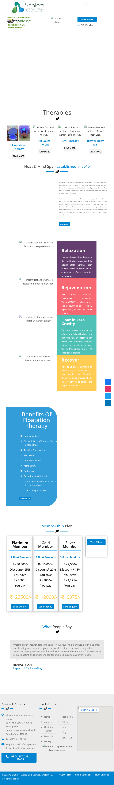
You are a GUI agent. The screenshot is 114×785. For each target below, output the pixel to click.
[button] (85, 3)
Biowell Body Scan (95, 142)
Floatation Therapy (18, 147)
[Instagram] (108, 389)
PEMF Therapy (70, 141)
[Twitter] (108, 396)
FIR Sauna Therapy (44, 142)
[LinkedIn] (108, 403)
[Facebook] (108, 382)
